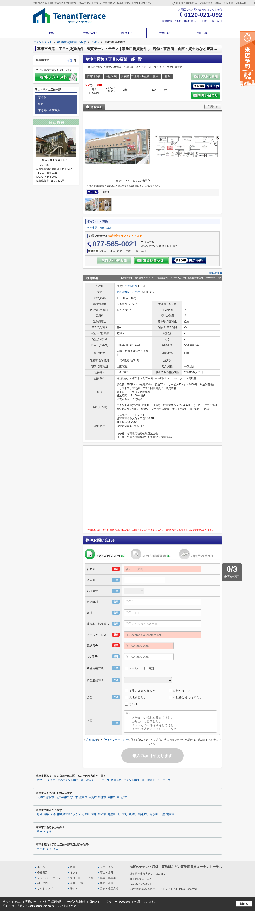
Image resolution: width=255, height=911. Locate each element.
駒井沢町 (143, 814)
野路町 (86, 814)
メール (133, 668)
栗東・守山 (106, 883)
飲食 (72, 867)
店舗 (109, 227)
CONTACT (165, 33)
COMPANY (90, 33)
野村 (39, 814)
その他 (133, 704)
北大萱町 (122, 814)
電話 (151, 668)
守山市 (74, 797)
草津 (94, 814)
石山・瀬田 (106, 872)
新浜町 (154, 814)
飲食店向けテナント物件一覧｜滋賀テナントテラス (141, 780)
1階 (102, 227)
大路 (53, 814)
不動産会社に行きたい (187, 697)
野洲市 (102, 797)
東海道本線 (123, 292)
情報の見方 (215, 273)
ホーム (41, 867)
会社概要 (42, 872)
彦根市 (50, 797)
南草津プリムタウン (68, 814)
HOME (52, 33)
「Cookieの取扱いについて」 (41, 906)
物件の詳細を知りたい (144, 690)
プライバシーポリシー (115, 739)
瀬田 (55, 849)
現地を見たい (138, 697)
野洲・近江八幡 (109, 888)
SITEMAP (203, 33)
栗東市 (83, 797)
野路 (134, 286)
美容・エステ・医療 (81, 877)
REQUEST (127, 33)
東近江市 (122, 797)
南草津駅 (92, 227)
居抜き (74, 888)
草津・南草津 (108, 877)
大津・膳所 (106, 867)
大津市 (41, 797)
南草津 (136, 292)
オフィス (75, 872)
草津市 (128, 286)
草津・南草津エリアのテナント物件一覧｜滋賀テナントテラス (73, 780)
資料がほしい (181, 690)
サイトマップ (45, 888)
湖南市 (111, 797)
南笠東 (111, 814)
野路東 (102, 814)
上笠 (162, 814)
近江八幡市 (62, 797)
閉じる (244, 903)
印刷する (213, 106)
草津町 (133, 814)
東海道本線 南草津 (49, 110)
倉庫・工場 (76, 883)
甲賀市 (93, 797)
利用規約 (91, 739)
